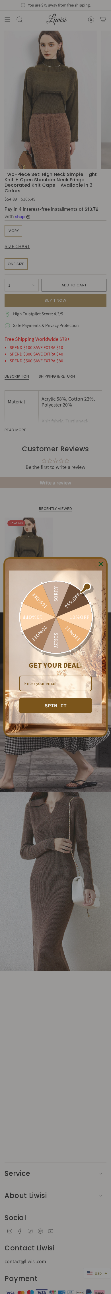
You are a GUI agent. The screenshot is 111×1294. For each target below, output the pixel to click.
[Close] (101, 564)
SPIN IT (56, 705)
